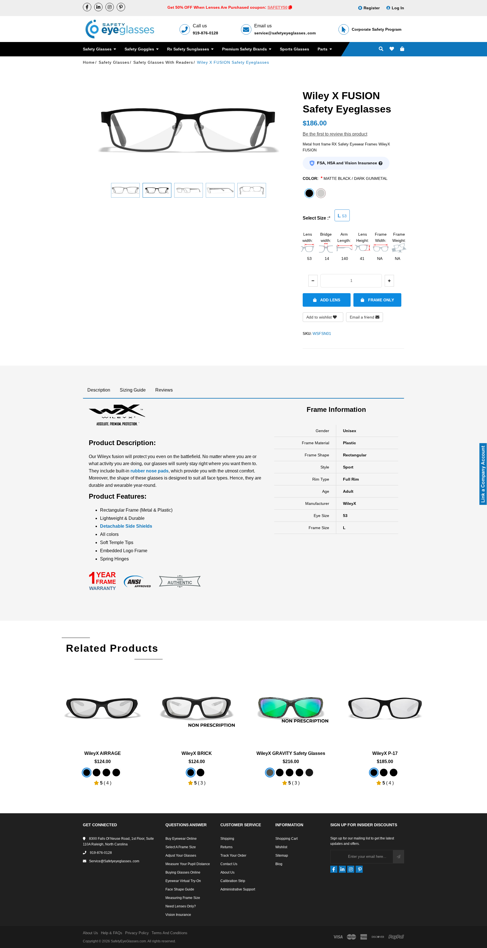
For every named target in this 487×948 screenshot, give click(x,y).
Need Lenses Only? (180, 906)
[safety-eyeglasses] (98, 7)
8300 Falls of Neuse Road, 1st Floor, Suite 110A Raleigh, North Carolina (118, 841)
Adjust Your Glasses (180, 856)
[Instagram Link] (109, 7)
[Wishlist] (391, 49)
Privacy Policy (137, 933)
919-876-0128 (205, 33)
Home (89, 62)
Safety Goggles (140, 49)
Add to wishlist (319, 317)
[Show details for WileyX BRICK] (196, 704)
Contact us (228, 864)
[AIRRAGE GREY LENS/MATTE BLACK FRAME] (106, 772)
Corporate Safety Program (376, 29)
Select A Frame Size (180, 847)
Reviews (164, 390)
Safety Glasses (98, 49)
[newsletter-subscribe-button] (398, 856)
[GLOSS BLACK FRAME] (86, 772)
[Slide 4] (220, 190)
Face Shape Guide (179, 889)
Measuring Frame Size (182, 898)
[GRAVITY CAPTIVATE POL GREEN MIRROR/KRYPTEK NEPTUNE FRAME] (270, 772)
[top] (5, 933)
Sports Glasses (294, 49)
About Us (227, 872)
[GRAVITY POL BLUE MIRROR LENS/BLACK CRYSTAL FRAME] (309, 772)
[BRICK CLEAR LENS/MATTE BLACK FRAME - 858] (190, 772)
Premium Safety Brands (245, 49)
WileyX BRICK (196, 753)
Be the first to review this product (335, 134)
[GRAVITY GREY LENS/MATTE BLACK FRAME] (289, 772)
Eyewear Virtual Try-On (183, 881)
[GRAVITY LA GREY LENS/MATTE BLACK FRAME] (299, 772)
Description (98, 390)
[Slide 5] (251, 190)
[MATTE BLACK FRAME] (96, 772)
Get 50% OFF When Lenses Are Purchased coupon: (217, 7)
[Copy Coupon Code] (290, 7)
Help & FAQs (111, 933)
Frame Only (380, 300)
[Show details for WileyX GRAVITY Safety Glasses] (290, 704)
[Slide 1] (125, 190)
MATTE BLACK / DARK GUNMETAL (356, 178)
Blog (278, 864)
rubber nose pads (149, 471)
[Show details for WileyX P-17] (385, 704)
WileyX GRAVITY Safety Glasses (290, 753)
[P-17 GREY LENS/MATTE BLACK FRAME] (393, 772)
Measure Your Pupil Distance (187, 864)
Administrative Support (237, 889)
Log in (398, 8)
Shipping (227, 839)
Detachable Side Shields (126, 526)
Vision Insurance (178, 915)
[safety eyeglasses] (87, 7)
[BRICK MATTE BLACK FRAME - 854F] (200, 772)
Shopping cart (286, 839)
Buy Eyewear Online (181, 839)
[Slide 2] (157, 190)
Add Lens (329, 300)
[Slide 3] (188, 190)
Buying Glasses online (182, 872)
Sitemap (281, 856)
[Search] (381, 49)
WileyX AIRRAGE (102, 753)
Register (372, 8)
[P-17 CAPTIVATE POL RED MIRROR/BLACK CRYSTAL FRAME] (384, 772)
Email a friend (362, 317)
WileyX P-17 (385, 753)
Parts (323, 49)
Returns (226, 847)
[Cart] (402, 49)
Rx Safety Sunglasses (188, 49)
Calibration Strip (232, 881)
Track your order (233, 856)
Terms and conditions (169, 933)
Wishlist (281, 847)
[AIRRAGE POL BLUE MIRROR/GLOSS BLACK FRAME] (116, 772)
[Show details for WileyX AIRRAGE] (102, 704)
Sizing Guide (133, 390)
